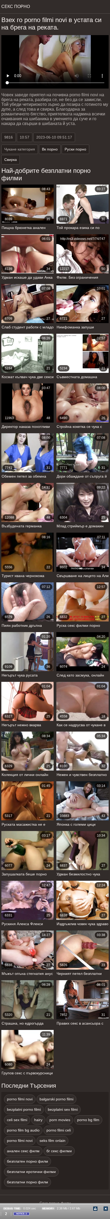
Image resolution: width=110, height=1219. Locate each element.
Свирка (10, 159)
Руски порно (75, 149)
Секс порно (15, 6)
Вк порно (50, 149)
